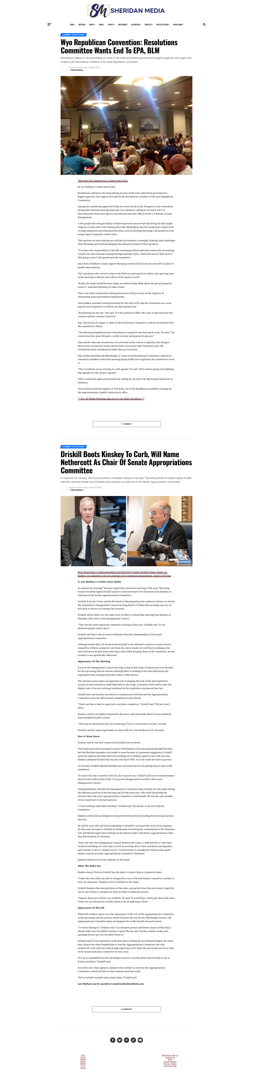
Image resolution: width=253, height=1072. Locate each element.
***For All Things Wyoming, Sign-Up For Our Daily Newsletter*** (111, 398)
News (72, 24)
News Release (77, 70)
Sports (111, 24)
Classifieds (135, 24)
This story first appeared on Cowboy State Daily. (103, 180)
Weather (82, 24)
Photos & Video (162, 24)
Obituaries (122, 24)
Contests (148, 24)
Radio (101, 24)
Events (92, 24)
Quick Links (177, 24)
